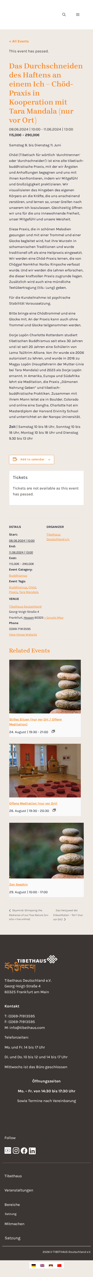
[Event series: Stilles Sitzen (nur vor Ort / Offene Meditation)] (53, 731)
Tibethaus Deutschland (25, 606)
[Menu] (77, 15)
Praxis (13, 592)
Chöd (32, 587)
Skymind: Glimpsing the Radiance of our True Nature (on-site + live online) (29, 914)
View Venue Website (23, 634)
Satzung (10, 1214)
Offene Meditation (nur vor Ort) (33, 803)
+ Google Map (53, 618)
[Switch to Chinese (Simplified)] (59, 1265)
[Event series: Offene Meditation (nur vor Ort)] (54, 810)
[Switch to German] (33, 1265)
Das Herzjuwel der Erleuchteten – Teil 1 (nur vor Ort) (68, 915)
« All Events (19, 41)
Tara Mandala (29, 592)
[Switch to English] (42, 1265)
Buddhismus (18, 576)
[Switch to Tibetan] (50, 1265)
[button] (64, 14)
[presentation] (45, 686)
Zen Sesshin (18, 884)
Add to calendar (32, 459)
